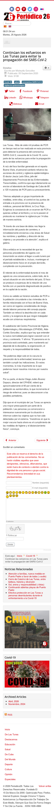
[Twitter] (30, 9)
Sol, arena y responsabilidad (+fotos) (26, 584)
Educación (10, 744)
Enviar (10, 544)
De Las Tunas (11, 734)
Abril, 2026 (13, 701)
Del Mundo (10, 759)
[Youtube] (18, 9)
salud (17, 82)
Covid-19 (7, 82)
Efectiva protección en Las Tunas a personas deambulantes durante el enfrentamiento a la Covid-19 (25, 595)
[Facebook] (12, 9)
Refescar (12, 535)
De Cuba (9, 754)
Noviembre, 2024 (16, 703)
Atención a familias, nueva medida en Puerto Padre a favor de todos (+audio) (27, 575)
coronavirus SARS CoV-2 (32, 82)
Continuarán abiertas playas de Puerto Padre (27, 588)
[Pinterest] (24, 9)
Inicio (7, 729)
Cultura (8, 769)
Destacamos (11, 739)
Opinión (8, 774)
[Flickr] (42, 9)
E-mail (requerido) (40, 488)
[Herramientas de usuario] (47, 68)
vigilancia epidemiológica (14, 85)
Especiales (10, 779)
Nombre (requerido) (40, 483)
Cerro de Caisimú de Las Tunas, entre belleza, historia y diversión (27, 580)
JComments (47, 550)
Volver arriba (45, 786)
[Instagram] (36, 9)
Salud (7, 749)
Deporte (9, 764)
